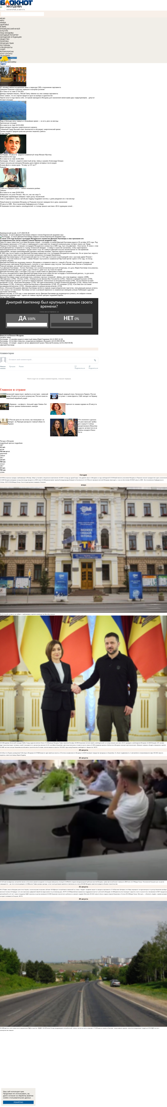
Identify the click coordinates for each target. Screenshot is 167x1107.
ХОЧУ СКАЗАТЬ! (6, 54)
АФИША (3, 23)
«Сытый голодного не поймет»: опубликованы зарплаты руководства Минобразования (29, 614)
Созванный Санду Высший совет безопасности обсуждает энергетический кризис (30, 129)
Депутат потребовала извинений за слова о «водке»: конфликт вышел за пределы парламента (82, 889)
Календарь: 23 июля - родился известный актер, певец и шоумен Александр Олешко (31, 161)
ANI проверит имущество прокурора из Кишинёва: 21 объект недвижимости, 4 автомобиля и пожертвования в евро (119, 753)
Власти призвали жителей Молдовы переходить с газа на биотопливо (109, 480)
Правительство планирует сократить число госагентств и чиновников (134, 891)
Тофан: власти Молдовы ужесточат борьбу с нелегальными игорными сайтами (26, 889)
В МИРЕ (3, 27)
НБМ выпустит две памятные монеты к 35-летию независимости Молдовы (59, 753)
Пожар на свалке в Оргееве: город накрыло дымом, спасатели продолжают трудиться (122, 1028)
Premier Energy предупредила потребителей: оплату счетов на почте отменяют (69, 1028)
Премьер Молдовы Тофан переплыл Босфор (61, 743)
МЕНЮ (2, 18)
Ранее (21, 366)
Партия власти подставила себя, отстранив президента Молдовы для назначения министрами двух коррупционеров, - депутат (47, 98)
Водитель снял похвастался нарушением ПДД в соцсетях (20, 1028)
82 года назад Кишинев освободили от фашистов (78, 747)
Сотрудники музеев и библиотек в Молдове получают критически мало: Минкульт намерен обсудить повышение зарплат (130, 745)
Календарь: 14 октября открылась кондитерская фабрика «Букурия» (25, 341)
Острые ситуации (6, 100)
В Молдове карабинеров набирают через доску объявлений (22, 197)
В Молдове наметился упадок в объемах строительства (100, 884)
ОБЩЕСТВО (4, 39)
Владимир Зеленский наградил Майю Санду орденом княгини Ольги (23, 743)
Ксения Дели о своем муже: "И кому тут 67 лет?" (18, 165)
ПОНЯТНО (18, 1102)
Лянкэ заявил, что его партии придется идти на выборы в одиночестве (26, 96)
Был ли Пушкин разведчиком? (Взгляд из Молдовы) (18, 753)
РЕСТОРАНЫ (5, 45)
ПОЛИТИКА (4, 41)
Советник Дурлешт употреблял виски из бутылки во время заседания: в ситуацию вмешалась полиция (33, 881)
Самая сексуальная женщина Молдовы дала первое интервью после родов (28, 163)
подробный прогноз (7, 443)
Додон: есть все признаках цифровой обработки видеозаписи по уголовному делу (38, 891)
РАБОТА (13, 58)
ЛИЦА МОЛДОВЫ (7, 33)
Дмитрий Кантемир (7, 345)
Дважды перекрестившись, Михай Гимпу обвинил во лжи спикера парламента (29, 94)
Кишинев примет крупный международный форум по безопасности (64, 480)
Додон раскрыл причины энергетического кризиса (18, 127)
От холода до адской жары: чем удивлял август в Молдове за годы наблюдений (86, 477)
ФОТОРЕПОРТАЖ (7, 52)
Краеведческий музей (8, 233)
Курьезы (3, 167)
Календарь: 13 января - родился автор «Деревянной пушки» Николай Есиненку (29, 343)
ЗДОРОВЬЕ (4, 25)
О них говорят (5, 133)
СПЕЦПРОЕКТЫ (6, 47)
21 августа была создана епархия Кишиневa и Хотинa (109, 894)
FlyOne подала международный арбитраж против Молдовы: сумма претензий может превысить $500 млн (99, 881)
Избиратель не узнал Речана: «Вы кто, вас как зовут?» (20, 194)
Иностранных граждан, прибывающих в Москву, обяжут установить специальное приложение (31, 477)
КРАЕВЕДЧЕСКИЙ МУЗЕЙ (10, 29)
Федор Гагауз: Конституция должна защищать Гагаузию (29, 482)
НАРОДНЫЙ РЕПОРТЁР (9, 35)
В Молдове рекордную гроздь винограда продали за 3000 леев (22, 480)
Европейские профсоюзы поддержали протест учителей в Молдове (90, 891)
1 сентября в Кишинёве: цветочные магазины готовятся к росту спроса (70, 745)
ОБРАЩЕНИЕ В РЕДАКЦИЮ (11, 37)
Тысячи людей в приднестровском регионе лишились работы (22, 131)
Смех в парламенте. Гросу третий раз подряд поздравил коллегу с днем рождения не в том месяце (37, 199)
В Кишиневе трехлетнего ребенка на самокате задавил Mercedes (70, 894)
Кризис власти (5, 66)
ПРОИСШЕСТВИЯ (7, 43)
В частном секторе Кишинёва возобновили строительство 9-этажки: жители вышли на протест (31, 747)
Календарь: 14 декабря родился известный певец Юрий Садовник (24, 339)
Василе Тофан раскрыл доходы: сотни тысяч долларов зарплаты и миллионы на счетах (55, 884)
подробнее (18, 443)
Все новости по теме (7, 91)
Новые (3, 366)
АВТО (2, 20)
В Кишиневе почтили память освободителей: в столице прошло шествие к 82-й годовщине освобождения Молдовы (112, 743)
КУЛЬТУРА (4, 31)
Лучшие (12, 366)
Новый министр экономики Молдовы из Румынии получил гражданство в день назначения (140, 477)
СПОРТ (2, 49)
